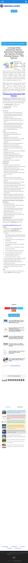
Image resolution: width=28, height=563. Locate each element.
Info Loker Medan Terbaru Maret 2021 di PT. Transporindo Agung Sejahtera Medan (16, 417)
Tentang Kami (5, 546)
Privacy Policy (18, 548)
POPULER (8, 407)
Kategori (14, 11)
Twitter (20, 308)
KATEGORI (20, 407)
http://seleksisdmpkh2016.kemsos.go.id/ (12, 225)
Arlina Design (17, 560)
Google (7, 308)
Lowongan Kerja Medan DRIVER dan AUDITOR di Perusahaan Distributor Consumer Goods (15, 427)
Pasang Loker (14, 546)
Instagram (9, 548)
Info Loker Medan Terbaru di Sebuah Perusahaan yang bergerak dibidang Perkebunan (16, 441)
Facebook (14, 308)
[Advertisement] (14, 28)
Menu (2, 1)
